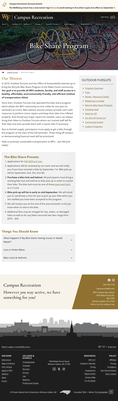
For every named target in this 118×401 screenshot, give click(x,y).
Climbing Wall (92, 109)
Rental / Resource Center (97, 96)
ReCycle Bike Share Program (98, 105)
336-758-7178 (109, 284)
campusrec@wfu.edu (105, 288)
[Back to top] (111, 392)
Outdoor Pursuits (52, 24)
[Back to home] (3, 72)
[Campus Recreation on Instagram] (113, 280)
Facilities (15, 24)
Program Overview (94, 88)
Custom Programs (94, 126)
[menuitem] (4, 72)
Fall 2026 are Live (33, 161)
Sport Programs (69, 24)
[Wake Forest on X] (59, 369)
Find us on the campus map (102, 304)
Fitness (37, 24)
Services (98, 24)
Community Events (94, 122)
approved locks (62, 184)
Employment (85, 24)
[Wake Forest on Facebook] (54, 369)
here (54, 7)
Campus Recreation (33, 17)
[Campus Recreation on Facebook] (109, 280)
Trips (87, 92)
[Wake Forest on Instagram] (63, 369)
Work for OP (91, 113)
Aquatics (27, 24)
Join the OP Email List (95, 118)
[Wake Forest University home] (6, 17)
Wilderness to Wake (94, 101)
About (4, 24)
